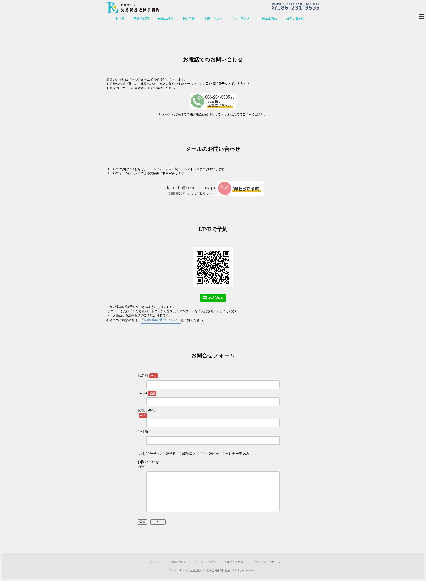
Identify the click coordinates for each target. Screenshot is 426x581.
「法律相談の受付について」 (161, 320)
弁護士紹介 (166, 18)
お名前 (143, 375)
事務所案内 (141, 18)
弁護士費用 (269, 18)
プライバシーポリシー (268, 562)
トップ (120, 18)
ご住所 (143, 432)
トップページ (151, 562)
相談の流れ (177, 562)
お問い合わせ (295, 18)
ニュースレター (242, 18)
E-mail (146, 393)
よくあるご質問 (205, 562)
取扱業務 (188, 18)
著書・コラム (213, 18)
